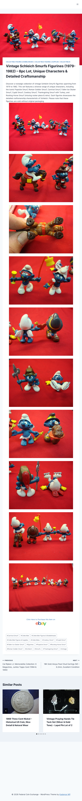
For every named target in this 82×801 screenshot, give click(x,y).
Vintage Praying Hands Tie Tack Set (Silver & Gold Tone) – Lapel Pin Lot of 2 (60, 722)
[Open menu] (77, 4)
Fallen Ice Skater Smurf (15, 644)
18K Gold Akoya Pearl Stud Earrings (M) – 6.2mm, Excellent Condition (61, 664)
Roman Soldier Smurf (14, 649)
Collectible (25, 635)
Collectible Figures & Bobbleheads (20, 62)
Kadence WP (64, 794)
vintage (64, 649)
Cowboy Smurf (47, 640)
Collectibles (65, 62)
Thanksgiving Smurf (50, 649)
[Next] (76, 710)
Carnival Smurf (12, 635)
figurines (30, 644)
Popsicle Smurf (42, 644)
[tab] (36, 734)
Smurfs (37, 649)
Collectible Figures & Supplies (47, 62)
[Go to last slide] (6, 710)
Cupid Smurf (61, 640)
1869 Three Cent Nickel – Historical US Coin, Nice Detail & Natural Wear (19, 722)
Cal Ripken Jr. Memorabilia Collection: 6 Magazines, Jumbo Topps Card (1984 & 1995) (20, 665)
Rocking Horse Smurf (58, 644)
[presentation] (21, 701)
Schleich (28, 649)
